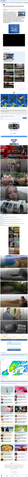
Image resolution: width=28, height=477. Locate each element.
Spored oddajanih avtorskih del (19, 467)
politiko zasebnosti (18, 348)
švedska (4, 49)
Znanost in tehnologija (18, 2)
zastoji (14, 336)
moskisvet (3, 424)
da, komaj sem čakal (3, 377)
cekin (16, 405)
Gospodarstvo (12, 2)
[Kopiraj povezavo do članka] (24, 9)
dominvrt (16, 424)
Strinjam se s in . (14, 348)
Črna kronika (6, 2)
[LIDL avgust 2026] (14, 93)
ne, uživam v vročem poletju (4, 378)
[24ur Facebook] (14, 463)
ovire (23, 336)
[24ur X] (16, 463)
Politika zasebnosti (16, 466)
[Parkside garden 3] (4, 100)
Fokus (22, 2)
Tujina (9, 2)
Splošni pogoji (21, 466)
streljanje (7, 49)
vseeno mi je (2, 379)
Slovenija (2, 2)
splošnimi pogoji (13, 348)
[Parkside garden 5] (20, 100)
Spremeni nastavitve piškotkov (9, 466)
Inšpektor (25, 2)
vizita (2, 405)
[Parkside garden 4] (12, 100)
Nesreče (4, 336)
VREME (13, 136)
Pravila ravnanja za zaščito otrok (9, 467)
